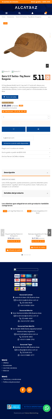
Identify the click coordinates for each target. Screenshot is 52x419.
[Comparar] (23, 217)
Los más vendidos (10, 368)
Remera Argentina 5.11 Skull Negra (38, 235)
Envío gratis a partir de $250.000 (14, 152)
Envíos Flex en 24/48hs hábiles (13, 157)
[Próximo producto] (49, 17)
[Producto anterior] (48, 17)
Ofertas (6, 363)
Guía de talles (11, 97)
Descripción (9, 172)
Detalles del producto (14, 193)
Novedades (7, 365)
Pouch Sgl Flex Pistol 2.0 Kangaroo (13, 235)
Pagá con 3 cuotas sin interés (13, 148)
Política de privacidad (11, 382)
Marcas (6, 371)
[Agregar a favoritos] (14, 129)
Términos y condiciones (12, 379)
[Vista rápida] (23, 221)
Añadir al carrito (27, 123)
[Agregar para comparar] (38, 129)
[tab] (26, 149)
